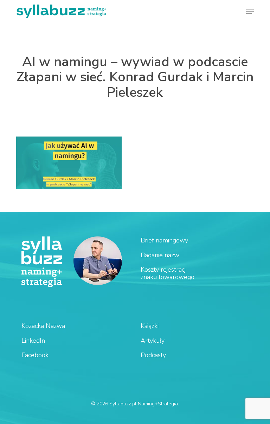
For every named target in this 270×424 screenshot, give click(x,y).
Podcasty (153, 355)
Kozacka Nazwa (43, 326)
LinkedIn (33, 340)
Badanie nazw (160, 255)
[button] (250, 11)
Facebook (35, 355)
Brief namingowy (164, 240)
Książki (150, 326)
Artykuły (153, 340)
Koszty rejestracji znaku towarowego (167, 273)
